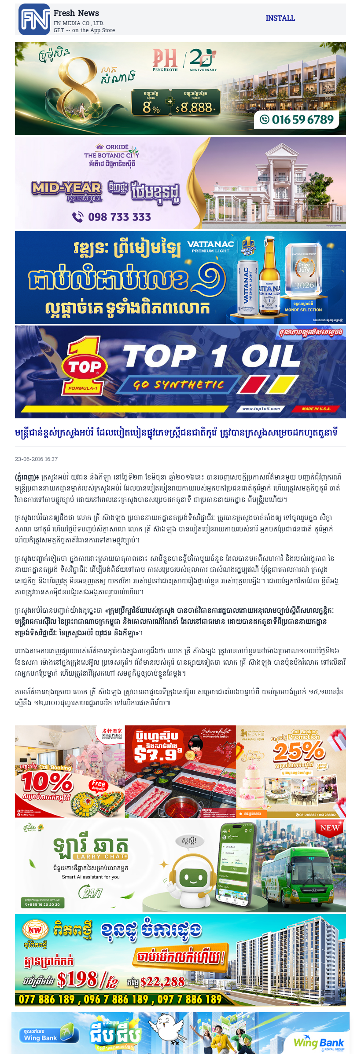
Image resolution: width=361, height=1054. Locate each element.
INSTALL (280, 19)
